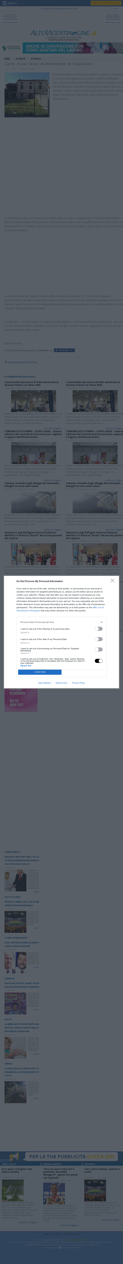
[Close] (113, 581)
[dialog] (61, 632)
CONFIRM (39, 672)
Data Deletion (44, 683)
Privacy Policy (78, 683)
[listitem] (61, 622)
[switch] (99, 629)
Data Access (61, 683)
